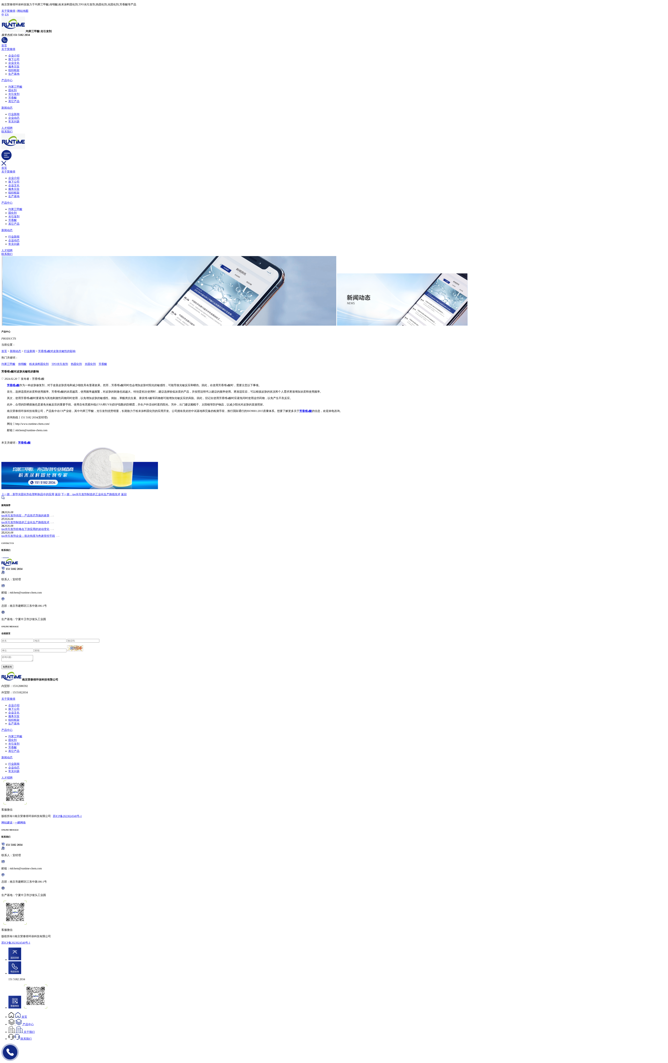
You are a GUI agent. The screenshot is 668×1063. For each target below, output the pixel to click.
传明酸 (22, 364)
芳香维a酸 (24, 442)
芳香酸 (12, 97)
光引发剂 (13, 94)
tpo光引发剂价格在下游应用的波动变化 (25, 529)
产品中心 (7, 80)
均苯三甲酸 (15, 86)
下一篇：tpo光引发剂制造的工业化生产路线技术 (90, 494)
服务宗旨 (13, 66)
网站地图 (22, 10)
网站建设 (7, 822)
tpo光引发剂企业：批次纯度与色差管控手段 (28, 535)
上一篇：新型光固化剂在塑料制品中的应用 (27, 494)
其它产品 (13, 101)
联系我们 (7, 131)
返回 (58, 494)
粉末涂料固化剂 (39, 364)
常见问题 (13, 121)
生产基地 (13, 73)
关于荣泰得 (8, 10)
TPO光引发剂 (59, 364)
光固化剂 (90, 364)
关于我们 (29, 1031)
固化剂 (12, 90)
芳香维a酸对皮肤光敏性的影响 (56, 351)
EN (7, 14)
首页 (4, 45)
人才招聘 (7, 127)
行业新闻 (13, 114)
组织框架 (13, 70)
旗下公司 (13, 59)
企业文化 (13, 62)
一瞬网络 (20, 822)
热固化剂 (76, 364)
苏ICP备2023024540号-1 (67, 816)
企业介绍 (13, 55)
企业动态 (13, 117)
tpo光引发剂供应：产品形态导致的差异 (25, 515)
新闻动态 (7, 107)
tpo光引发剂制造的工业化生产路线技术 (25, 522)
